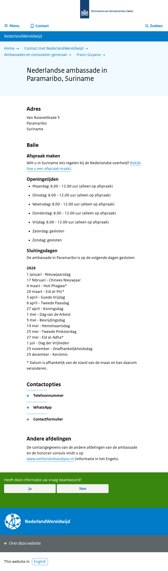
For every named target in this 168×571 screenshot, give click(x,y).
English (40, 561)
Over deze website (25, 543)
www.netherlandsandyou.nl (50, 458)
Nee (82, 488)
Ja (30, 488)
